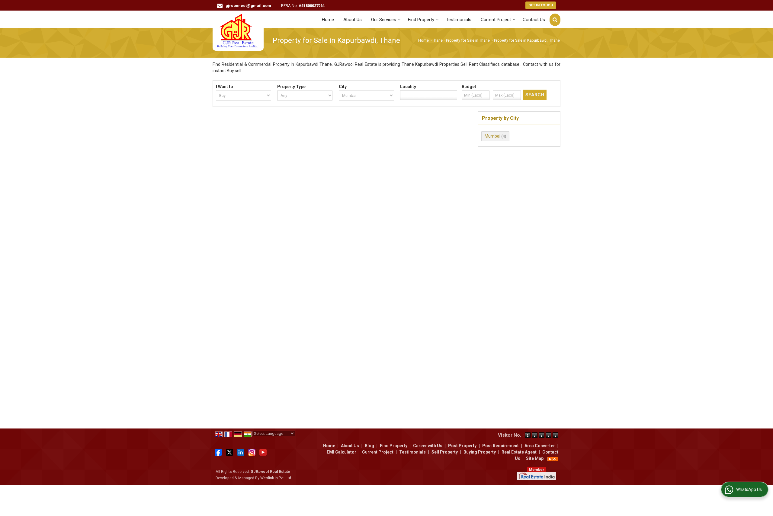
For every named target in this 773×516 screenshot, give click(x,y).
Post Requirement (500, 445)
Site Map (535, 458)
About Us (352, 19)
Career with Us (427, 445)
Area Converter (539, 445)
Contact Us (534, 19)
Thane (437, 40)
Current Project (496, 19)
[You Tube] (263, 451)
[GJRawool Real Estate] (238, 31)
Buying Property (479, 452)
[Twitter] (229, 451)
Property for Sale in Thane (468, 40)
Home (328, 19)
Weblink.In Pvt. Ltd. (276, 478)
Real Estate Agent (519, 452)
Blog (369, 445)
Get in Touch (540, 5)
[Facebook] (218, 451)
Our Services (383, 19)
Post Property (462, 445)
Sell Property (444, 452)
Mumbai (492, 136)
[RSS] (552, 458)
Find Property (421, 19)
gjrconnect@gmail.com (248, 5)
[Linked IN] (240, 451)
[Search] (555, 20)
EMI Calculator (341, 452)
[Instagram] (251, 451)
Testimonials (458, 19)
